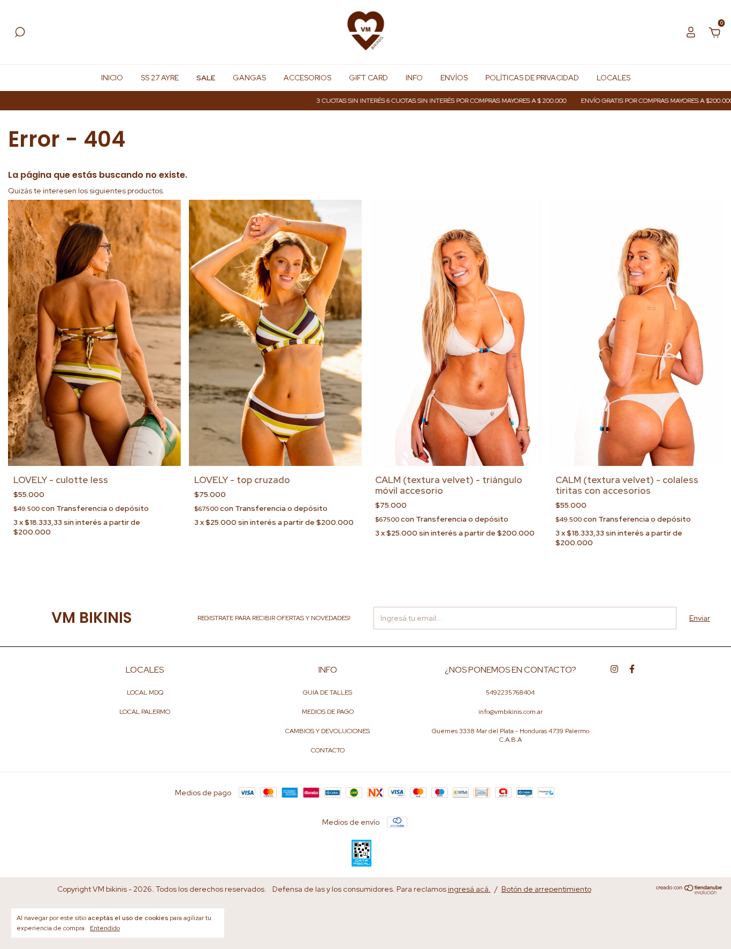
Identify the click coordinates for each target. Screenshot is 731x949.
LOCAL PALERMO (144, 711)
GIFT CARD (368, 77)
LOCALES (613, 77)
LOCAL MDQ (145, 692)
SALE (205, 77)
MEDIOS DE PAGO (328, 711)
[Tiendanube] (689, 892)
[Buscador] (20, 34)
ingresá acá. (469, 889)
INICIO (112, 77)
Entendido (105, 928)
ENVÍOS (454, 77)
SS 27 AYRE (160, 77)
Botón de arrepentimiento (546, 889)
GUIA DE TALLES (327, 692)
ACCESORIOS (307, 77)
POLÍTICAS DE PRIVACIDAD (532, 77)
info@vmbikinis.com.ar (510, 711)
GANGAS (249, 77)
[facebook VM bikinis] (632, 669)
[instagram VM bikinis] (614, 669)
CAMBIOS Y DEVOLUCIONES (327, 731)
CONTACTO (328, 750)
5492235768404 (510, 692)
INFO (414, 77)
